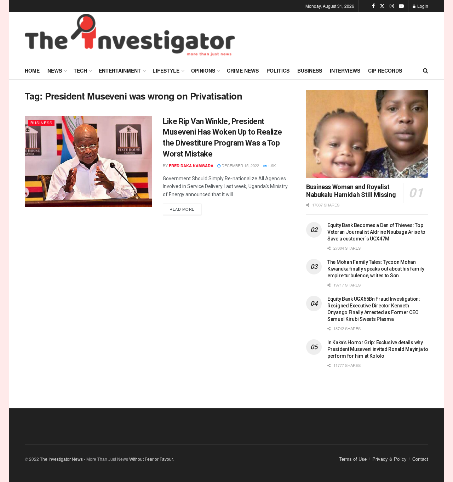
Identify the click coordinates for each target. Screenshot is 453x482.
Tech (80, 70)
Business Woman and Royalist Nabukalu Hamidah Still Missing (351, 191)
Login (422, 6)
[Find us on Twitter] (382, 6)
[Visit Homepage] (130, 37)
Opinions (203, 70)
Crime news (243, 70)
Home (32, 70)
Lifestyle (166, 70)
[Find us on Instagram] (392, 6)
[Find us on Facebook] (373, 6)
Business (309, 70)
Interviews (345, 70)
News (54, 70)
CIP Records (385, 70)
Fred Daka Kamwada (191, 165)
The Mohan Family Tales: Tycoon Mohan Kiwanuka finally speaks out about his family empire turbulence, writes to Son (375, 268)
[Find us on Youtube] (401, 6)
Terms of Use (353, 458)
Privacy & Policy (389, 458)
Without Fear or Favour (151, 459)
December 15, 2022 (239, 165)
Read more (185, 208)
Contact (420, 458)
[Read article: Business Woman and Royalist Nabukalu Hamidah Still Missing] (367, 134)
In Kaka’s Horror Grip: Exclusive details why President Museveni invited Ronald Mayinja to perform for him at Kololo (377, 349)
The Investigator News (61, 459)
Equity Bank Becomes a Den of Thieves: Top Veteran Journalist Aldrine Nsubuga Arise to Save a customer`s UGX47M (376, 232)
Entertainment (120, 70)
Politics (277, 70)
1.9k (271, 165)
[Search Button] (425, 70)
